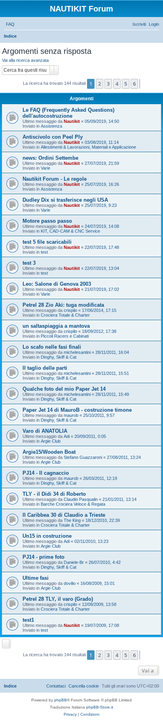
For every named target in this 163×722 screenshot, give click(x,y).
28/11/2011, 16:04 (112, 352)
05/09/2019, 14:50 (102, 121)
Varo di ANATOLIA (45, 431)
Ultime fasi (36, 578)
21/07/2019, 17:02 (102, 289)
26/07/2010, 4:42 (105, 562)
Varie (45, 168)
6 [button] (134, 83)
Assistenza (51, 126)
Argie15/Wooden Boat (49, 452)
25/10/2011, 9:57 (99, 415)
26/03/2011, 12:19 (100, 478)
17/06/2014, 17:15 (99, 310)
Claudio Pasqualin (81, 499)
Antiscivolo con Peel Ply (53, 137)
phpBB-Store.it (99, 707)
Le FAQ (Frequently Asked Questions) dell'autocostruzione (68, 113)
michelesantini (77, 352)
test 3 (29, 263)
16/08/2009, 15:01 (97, 583)
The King (72, 520)
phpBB (60, 700)
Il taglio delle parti (45, 368)
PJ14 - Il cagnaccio (46, 473)
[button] (139, 83)
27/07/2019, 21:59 (102, 163)
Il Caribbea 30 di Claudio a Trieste (64, 515)
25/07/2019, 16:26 (102, 184)
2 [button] (99, 83)
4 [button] (117, 83)
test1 (28, 620)
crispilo (70, 310)
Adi (67, 436)
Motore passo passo (47, 221)
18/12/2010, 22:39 (102, 520)
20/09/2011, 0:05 (90, 436)
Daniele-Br (74, 562)
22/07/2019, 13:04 (102, 268)
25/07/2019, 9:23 (101, 205)
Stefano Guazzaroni (83, 457)
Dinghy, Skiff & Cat (58, 357)
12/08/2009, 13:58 (99, 604)
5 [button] (125, 83)
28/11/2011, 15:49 (112, 394)
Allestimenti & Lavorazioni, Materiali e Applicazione (88, 147)
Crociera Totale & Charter (65, 315)
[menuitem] (10, 24)
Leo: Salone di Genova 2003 (57, 284)
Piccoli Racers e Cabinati (65, 336)
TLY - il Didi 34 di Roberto (54, 494)
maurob (71, 415)
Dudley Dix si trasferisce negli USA (65, 200)
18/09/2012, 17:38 (99, 331)
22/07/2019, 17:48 (102, 247)
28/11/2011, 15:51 (112, 373)
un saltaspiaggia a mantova (56, 326)
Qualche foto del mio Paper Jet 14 (64, 389)
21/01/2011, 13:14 (119, 499)
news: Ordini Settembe (50, 158)
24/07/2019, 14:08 (102, 226)
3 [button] (108, 83)
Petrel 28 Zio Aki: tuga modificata (63, 305)
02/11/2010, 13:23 (91, 541)
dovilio (70, 583)
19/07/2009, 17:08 (102, 625)
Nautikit (72, 121)
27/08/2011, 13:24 (124, 457)
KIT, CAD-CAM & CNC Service (70, 231)
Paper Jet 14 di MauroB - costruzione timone (77, 410)
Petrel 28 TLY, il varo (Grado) (58, 599)
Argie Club (51, 441)
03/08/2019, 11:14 (102, 142)
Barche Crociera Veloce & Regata (73, 504)
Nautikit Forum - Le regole (55, 179)
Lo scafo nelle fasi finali (52, 347)
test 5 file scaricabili (47, 242)
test (44, 252)
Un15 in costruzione (47, 536)
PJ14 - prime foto (43, 557)
